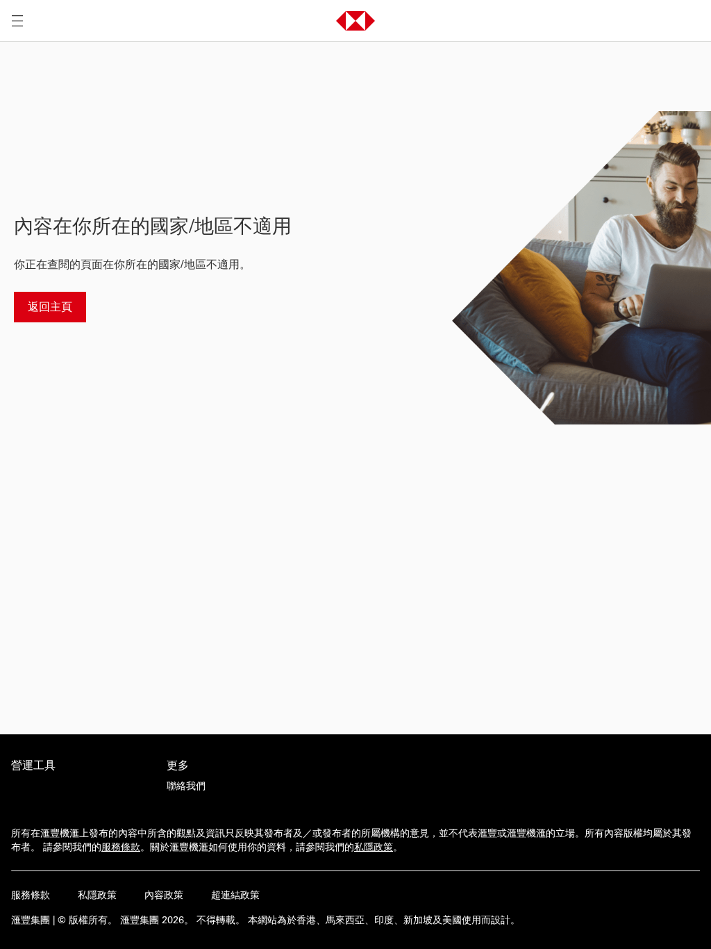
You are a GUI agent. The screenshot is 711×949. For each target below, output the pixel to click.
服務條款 (120, 847)
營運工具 (33, 765)
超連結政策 (235, 895)
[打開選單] (17, 21)
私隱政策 (373, 847)
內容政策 (163, 895)
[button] (355, 21)
